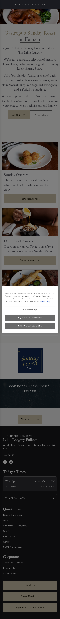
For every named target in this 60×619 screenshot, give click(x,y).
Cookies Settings (30, 310)
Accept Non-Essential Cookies (30, 326)
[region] (30, 309)
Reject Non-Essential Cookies (30, 318)
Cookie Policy (45, 301)
